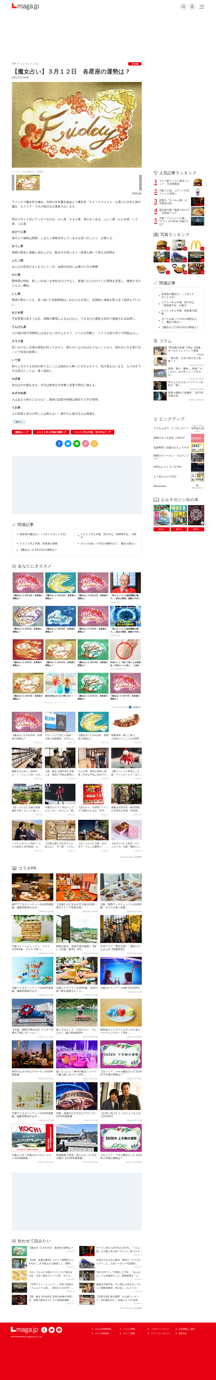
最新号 (162, 529)
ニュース (24, 63)
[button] (13, 183)
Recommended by (120, 707)
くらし (36, 63)
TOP (14, 63)
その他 (134, 63)
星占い (18, 421)
